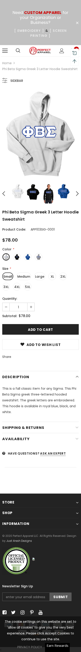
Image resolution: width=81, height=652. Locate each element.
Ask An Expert (53, 453)
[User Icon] (61, 50)
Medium (23, 276)
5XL (27, 287)
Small (7, 276)
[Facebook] (4, 612)
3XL (6, 287)
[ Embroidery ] (29, 30)
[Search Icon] (18, 50)
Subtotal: (9, 316)
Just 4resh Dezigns (19, 541)
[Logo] (40, 51)
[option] (40, 134)
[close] (77, 23)
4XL (17, 287)
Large (39, 276)
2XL (63, 276)
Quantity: (9, 298)
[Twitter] (13, 612)
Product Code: (14, 229)
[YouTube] (40, 612)
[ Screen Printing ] (48, 33)
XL (52, 276)
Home (7, 63)
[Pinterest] (31, 612)
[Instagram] (22, 612)
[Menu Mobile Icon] (5, 50)
